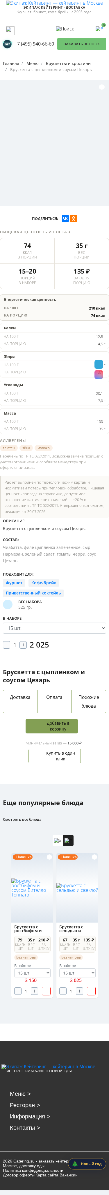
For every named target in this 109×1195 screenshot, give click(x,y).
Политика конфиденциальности (33, 1170)
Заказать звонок (82, 43)
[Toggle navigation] (10, 30)
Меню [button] (20, 1094)
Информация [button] (30, 1116)
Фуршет (14, 582)
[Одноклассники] (73, 218)
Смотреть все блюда (22, 819)
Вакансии (69, 1175)
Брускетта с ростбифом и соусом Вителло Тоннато (31, 929)
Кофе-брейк (43, 582)
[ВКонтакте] (65, 218)
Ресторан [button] (25, 1105)
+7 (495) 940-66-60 (34, 44)
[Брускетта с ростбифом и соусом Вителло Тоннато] (32, 888)
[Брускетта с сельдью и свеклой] (77, 888)
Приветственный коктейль (33, 593)
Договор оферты (19, 1175)
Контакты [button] (25, 1128)
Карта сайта (46, 1175)
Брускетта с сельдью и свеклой (71, 929)
